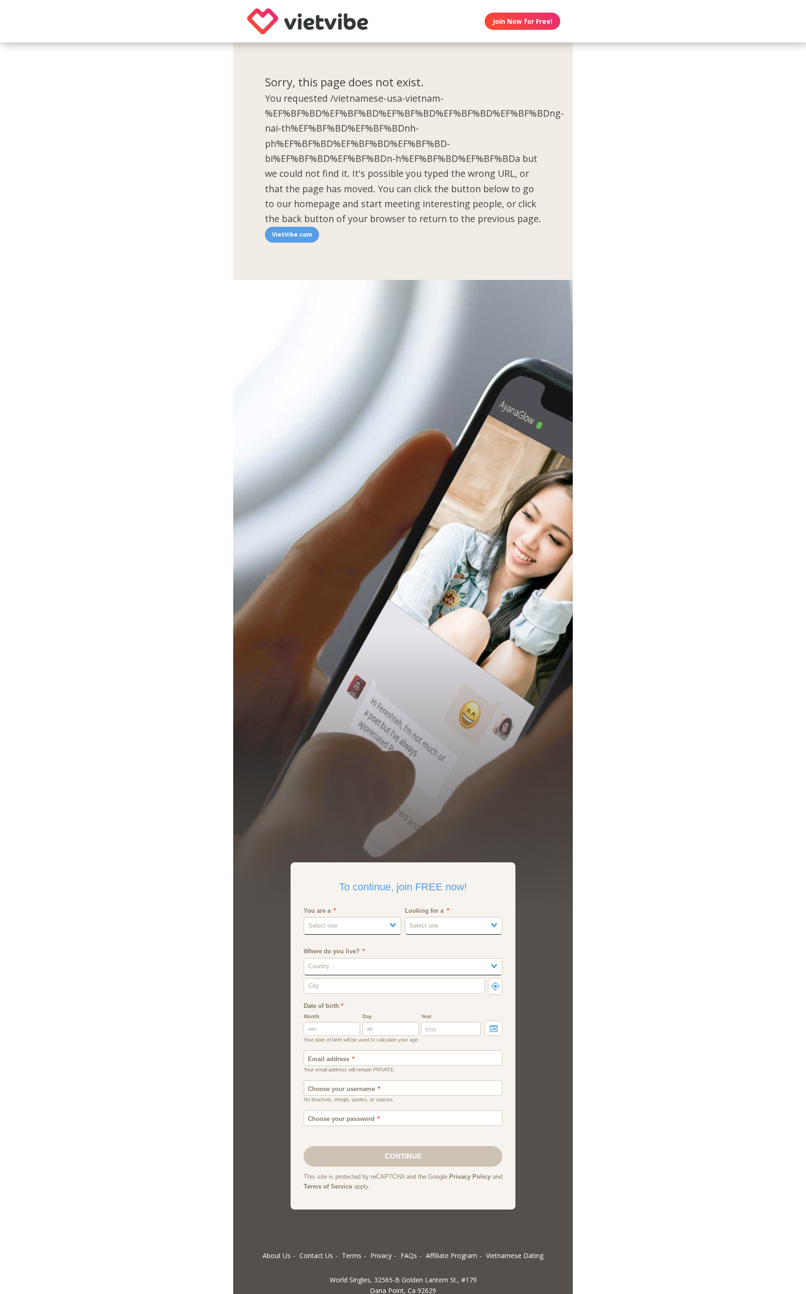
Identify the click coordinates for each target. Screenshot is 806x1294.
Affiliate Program (451, 1255)
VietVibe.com (292, 234)
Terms (351, 1255)
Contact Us (316, 1255)
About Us (277, 1255)
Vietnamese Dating (514, 1255)
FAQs (409, 1255)
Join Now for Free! (522, 21)
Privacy (381, 1255)
